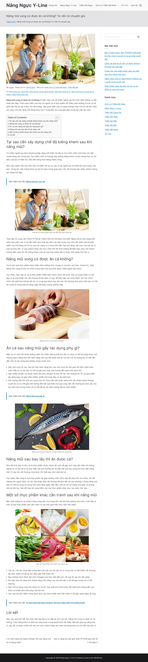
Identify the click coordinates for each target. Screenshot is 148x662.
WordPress (98, 658)
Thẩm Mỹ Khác (111, 117)
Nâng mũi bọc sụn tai (35, 181)
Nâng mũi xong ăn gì (35, 396)
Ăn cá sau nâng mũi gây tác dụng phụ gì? (26, 126)
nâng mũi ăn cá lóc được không (41, 92)
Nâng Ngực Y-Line (27, 5)
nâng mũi (24, 92)
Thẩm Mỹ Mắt (111, 121)
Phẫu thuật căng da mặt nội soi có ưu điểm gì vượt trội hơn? (121, 88)
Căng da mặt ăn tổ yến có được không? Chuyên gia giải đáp (122, 65)
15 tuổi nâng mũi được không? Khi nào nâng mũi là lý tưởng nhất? (55, 603)
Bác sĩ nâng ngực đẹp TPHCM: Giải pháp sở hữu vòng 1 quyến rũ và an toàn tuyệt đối (123, 55)
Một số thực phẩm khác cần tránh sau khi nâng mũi (30, 132)
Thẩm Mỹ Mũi (73, 87)
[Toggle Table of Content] (56, 118)
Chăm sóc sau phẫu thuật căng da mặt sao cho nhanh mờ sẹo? (122, 73)
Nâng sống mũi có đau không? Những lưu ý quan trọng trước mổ (123, 80)
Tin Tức (124, 5)
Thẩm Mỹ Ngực (86, 5)
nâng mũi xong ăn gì (62, 92)
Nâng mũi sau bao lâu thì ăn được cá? (25, 129)
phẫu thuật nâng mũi (20, 94)
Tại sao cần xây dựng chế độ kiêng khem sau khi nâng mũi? (34, 121)
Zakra (87, 658)
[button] (117, 5)
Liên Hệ (134, 5)
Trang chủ (52, 5)
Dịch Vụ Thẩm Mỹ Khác (106, 5)
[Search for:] (123, 37)
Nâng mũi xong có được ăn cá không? (25, 124)
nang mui (16, 92)
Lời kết (12, 135)
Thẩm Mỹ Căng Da (113, 112)
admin (11, 87)
